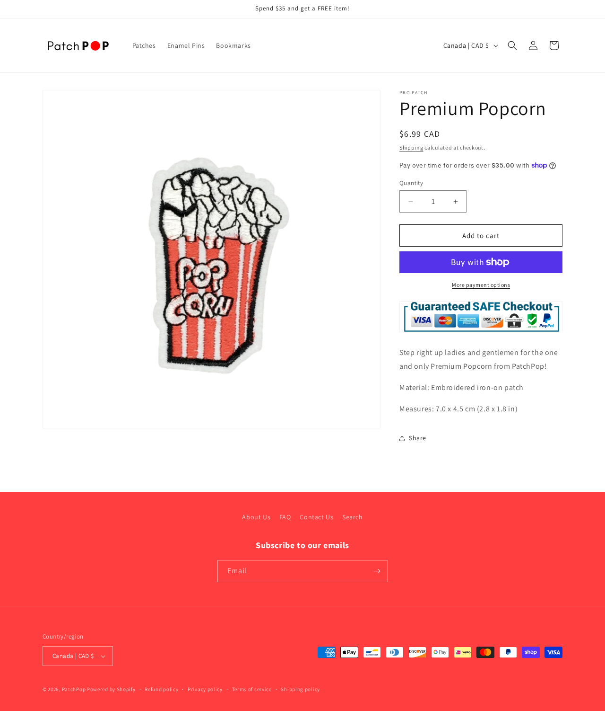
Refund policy (161, 689)
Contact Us (316, 517)
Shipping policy (300, 689)
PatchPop (74, 689)
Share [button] (417, 438)
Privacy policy (205, 689)
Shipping (411, 147)
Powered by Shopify (111, 689)
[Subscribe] (376, 571)
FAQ (285, 517)
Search (352, 517)
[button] (512, 45)
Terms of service (252, 689)
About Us (256, 517)
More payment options (481, 284)
